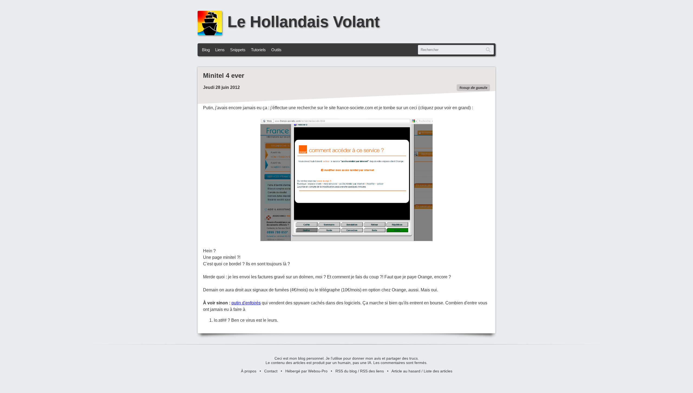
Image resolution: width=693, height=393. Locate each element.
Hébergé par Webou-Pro (306, 371)
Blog (206, 49)
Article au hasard (405, 371)
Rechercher (488, 49)
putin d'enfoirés (246, 303)
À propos (248, 371)
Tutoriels (258, 49)
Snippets (238, 49)
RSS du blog (346, 371)
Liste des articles (438, 371)
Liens (220, 49)
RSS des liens (372, 371)
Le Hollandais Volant (303, 21)
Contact (270, 371)
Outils (276, 49)
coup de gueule (474, 88)
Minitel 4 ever (223, 75)
